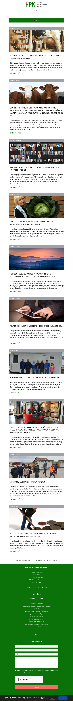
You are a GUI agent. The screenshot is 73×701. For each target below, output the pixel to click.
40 (41, 560)
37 (34, 560)
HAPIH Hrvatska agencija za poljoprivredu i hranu (36, 611)
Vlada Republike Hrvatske (36, 598)
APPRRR (36, 608)
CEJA (36, 629)
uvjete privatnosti (39, 673)
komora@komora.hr (38, 580)
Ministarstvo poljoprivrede (36, 603)
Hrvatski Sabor (36, 601)
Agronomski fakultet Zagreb (36, 614)
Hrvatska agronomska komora (36, 621)
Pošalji (36, 687)
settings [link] (52, 699)
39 (39, 560)
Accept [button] (63, 698)
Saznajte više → (16, 73)
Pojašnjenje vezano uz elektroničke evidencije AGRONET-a (36, 326)
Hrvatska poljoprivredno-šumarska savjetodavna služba (36, 606)
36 (32, 560)
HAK (36, 634)
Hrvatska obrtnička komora (36, 616)
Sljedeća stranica (51, 560)
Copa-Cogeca (36, 632)
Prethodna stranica (22, 560)
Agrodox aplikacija (36, 627)
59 (44, 560)
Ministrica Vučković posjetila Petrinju (27, 482)
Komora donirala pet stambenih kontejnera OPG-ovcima (35, 378)
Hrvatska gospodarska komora (36, 619)
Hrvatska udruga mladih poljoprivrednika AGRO (36, 624)
